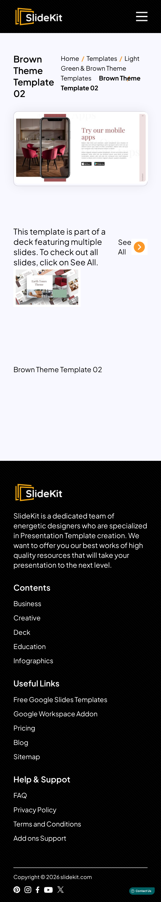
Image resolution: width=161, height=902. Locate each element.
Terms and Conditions (47, 824)
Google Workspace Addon (55, 713)
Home (70, 58)
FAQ (20, 795)
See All (124, 247)
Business (27, 603)
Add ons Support (39, 838)
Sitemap (26, 756)
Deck (21, 632)
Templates (102, 58)
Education (29, 646)
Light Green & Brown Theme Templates (100, 68)
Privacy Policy (34, 809)
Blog (20, 742)
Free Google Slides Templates (60, 699)
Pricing (24, 728)
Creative (27, 617)
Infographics (33, 660)
